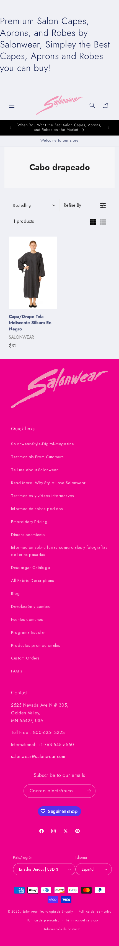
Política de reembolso (95, 911)
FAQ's (16, 671)
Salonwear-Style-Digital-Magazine (42, 444)
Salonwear (30, 911)
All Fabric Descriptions (32, 580)
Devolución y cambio (31, 606)
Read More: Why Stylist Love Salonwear (48, 483)
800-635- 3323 (49, 732)
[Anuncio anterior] (10, 127)
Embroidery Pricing (29, 522)
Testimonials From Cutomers (37, 457)
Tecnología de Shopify (56, 911)
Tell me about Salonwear (34, 470)
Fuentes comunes (27, 619)
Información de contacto (62, 929)
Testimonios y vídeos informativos (42, 496)
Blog (15, 593)
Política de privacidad (43, 920)
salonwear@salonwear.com (38, 756)
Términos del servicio (81, 920)
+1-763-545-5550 (56, 744)
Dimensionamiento (28, 535)
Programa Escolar (28, 632)
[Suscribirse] (88, 791)
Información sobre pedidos (37, 509)
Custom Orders (25, 658)
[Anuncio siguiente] (108, 127)
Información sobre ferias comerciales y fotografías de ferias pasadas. (59, 551)
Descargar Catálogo (30, 568)
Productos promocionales (35, 645)
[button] (11, 105)
